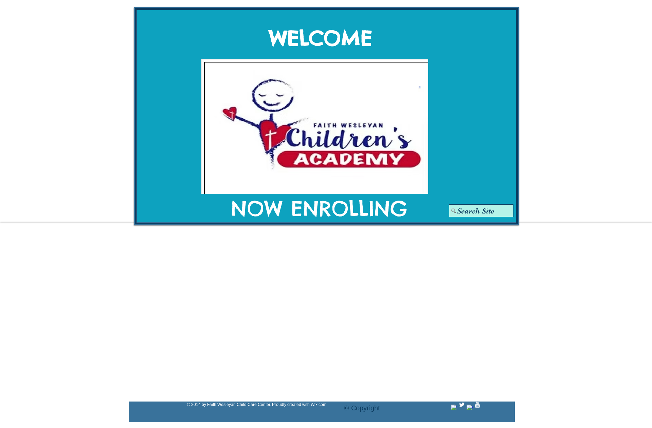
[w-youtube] (477, 405)
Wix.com (318, 404)
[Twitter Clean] (462, 405)
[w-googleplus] (470, 408)
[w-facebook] (454, 408)
